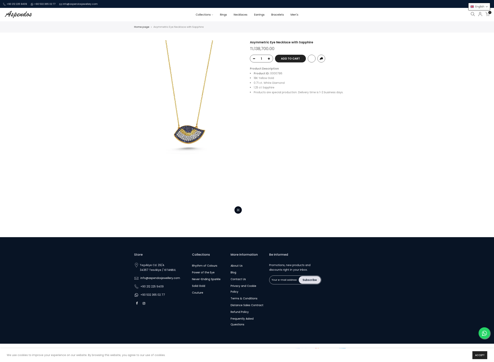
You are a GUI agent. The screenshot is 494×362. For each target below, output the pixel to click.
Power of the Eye (203, 272)
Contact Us (238, 279)
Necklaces (240, 15)
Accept (480, 355)
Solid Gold (198, 286)
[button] (479, 6)
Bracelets (277, 15)
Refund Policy (240, 312)
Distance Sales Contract (247, 305)
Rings (223, 15)
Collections (203, 15)
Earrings (259, 15)
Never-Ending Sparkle (206, 279)
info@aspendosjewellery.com (80, 4)
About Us (237, 266)
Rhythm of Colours (204, 266)
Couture (197, 293)
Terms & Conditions (244, 298)
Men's (294, 15)
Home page (141, 27)
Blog (233, 272)
